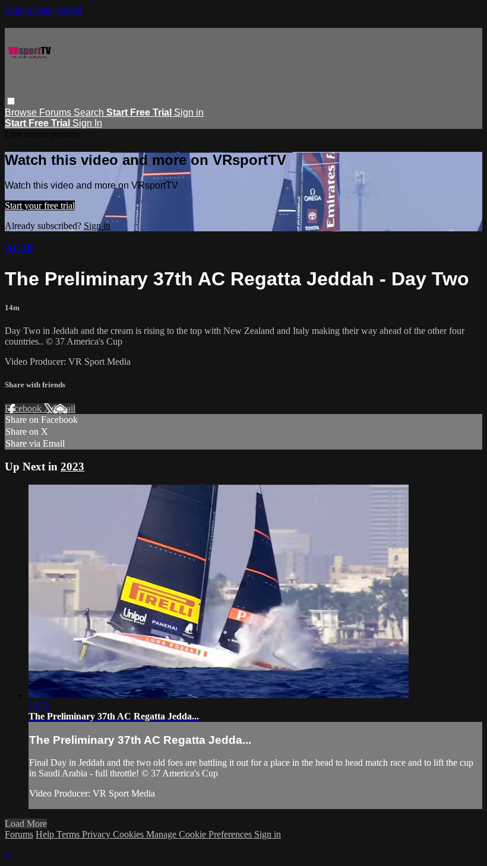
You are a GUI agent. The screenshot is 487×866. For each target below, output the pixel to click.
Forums (56, 112)
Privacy (97, 834)
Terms (69, 834)
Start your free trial (40, 205)
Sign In (87, 123)
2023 (72, 466)
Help (46, 834)
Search (90, 112)
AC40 (19, 248)
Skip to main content (43, 10)
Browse (22, 112)
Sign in (189, 112)
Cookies (129, 834)
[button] (11, 101)
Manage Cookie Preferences (200, 834)
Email (64, 408)
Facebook (24, 408)
